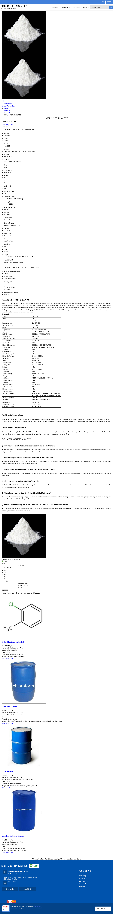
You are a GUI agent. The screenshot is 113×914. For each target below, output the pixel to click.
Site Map (82, 886)
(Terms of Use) (37, 906)
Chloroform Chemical (9, 707)
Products (7, 111)
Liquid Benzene (7, 771)
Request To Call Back (8, 106)
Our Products (76, 7)
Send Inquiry (8, 103)
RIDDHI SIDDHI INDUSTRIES (14, 7)
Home (6, 108)
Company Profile (65, 7)
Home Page (55, 7)
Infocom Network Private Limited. (33, 908)
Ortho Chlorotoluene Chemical (13, 642)
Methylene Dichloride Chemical (13, 836)
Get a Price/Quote (7, 124)
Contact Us (86, 7)
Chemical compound (10, 113)
